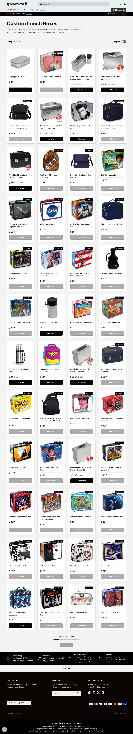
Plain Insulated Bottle (48, 322)
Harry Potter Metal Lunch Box (50, 468)
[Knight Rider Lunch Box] (51, 696)
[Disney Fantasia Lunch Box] (112, 502)
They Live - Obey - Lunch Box (49, 613)
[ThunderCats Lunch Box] (112, 696)
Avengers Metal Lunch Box (19, 322)
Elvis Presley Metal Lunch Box (80, 127)
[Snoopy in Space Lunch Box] (20, 502)
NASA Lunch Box (46, 224)
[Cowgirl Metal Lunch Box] (112, 308)
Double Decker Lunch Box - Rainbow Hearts (112, 663)
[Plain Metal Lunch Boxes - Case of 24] (112, 62)
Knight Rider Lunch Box (49, 711)
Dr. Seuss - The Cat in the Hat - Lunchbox (80, 274)
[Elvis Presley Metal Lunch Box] (81, 111)
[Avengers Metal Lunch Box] (20, 308)
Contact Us (41, 10)
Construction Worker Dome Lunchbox (111, 370)
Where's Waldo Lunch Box (80, 517)
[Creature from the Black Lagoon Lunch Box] (20, 209)
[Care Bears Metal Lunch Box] (81, 308)
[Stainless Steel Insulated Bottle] (20, 354)
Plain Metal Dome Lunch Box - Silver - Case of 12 (51, 127)
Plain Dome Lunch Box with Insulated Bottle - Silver (81, 78)
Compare (116, 42)
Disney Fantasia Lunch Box (112, 517)
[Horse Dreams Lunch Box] (81, 551)
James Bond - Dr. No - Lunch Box (20, 419)
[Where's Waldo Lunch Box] (81, 502)
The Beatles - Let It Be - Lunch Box (49, 274)
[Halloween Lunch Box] (51, 551)
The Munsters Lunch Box (18, 273)
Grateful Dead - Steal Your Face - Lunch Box (50, 518)
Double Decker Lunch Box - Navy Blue (81, 176)
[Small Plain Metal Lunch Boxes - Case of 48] (81, 354)
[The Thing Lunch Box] (112, 598)
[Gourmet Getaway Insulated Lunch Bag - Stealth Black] (51, 403)
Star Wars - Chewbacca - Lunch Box (50, 176)
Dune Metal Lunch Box (110, 566)
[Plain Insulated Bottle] (51, 308)
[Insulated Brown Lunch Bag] (20, 647)
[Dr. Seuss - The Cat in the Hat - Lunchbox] (81, 258)
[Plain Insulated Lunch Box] (112, 209)
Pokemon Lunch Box (48, 662)
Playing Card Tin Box (17, 77)
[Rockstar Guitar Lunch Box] (112, 258)
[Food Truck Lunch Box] (81, 598)
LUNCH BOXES (13, 10)
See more (29, 14)
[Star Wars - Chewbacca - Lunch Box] (51, 160)
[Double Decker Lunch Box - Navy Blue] (81, 160)
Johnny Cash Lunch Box (18, 566)
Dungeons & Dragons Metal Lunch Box (112, 419)
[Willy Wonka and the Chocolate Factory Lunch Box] (81, 647)
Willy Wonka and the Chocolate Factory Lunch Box (81, 663)
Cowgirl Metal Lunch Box (111, 322)
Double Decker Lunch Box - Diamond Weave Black (19, 127)
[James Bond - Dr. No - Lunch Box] (20, 403)
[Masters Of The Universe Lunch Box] (112, 453)
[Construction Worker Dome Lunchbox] (112, 354)
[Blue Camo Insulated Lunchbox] (20, 598)
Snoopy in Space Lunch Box (20, 517)
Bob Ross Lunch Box (109, 175)
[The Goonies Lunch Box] (20, 453)
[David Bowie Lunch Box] (81, 403)
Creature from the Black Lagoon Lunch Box (18, 225)
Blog (25, 10)
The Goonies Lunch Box (18, 467)
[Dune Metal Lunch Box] (112, 551)
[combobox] (73, 4)
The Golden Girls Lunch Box (50, 77)
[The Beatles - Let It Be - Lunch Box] (51, 258)
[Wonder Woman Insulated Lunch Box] (51, 354)
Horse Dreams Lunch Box (80, 566)
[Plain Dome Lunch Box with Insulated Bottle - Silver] (81, 62)
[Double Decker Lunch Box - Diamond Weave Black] (20, 111)
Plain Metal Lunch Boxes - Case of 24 (111, 78)
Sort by (9, 42)
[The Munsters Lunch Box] (20, 258)
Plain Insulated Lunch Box (111, 224)
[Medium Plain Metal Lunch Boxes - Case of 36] (81, 453)
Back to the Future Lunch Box (80, 225)
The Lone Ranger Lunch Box (20, 711)
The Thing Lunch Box (109, 612)
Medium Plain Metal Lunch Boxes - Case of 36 (80, 468)
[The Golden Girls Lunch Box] (51, 62)
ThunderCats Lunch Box (110, 711)
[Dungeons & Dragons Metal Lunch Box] (112, 403)
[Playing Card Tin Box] (20, 62)
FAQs (32, 10)
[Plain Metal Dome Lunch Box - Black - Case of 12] (20, 160)
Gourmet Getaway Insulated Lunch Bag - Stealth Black (51, 419)
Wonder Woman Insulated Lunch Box (50, 370)
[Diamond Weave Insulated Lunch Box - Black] (112, 111)
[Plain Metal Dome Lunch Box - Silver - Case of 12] (51, 111)
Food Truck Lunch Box (79, 612)
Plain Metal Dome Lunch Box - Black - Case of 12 (20, 176)
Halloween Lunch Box (48, 566)
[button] (125, 4)
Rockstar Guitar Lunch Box (111, 273)
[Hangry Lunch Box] (81, 696)
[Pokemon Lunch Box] (51, 647)
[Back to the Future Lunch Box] (81, 209)
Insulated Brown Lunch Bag (20, 662)
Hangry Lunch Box (77, 711)
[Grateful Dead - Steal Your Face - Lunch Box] (51, 502)
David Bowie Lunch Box (79, 418)
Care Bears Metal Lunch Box (81, 322)
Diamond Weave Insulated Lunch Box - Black (111, 127)
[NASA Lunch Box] (51, 209)
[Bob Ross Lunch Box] (112, 160)
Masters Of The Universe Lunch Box (111, 468)
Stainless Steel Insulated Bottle (18, 370)
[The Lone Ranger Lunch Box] (20, 696)
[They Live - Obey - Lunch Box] (51, 598)
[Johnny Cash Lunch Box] (20, 551)
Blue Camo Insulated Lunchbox (17, 613)
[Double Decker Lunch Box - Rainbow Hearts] (112, 647)
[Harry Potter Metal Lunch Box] (51, 453)
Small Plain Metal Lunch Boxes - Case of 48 (79, 370)
